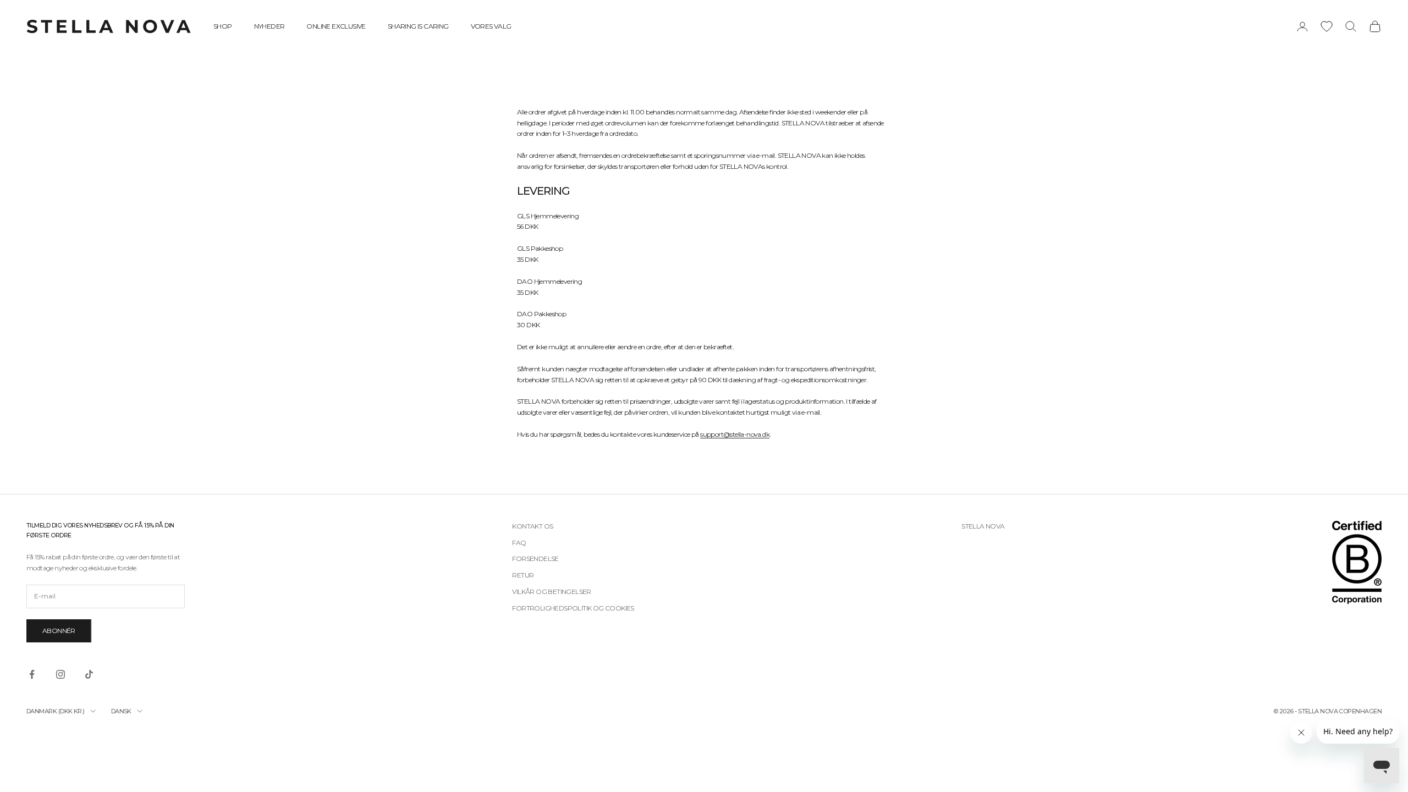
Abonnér (58, 630)
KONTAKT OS (532, 526)
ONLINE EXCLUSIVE (335, 26)
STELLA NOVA (982, 526)
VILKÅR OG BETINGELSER (551, 591)
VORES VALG (491, 26)
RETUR (523, 575)
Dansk (121, 711)
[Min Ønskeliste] (1326, 26)
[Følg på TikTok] (89, 674)
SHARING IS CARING (418, 26)
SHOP (222, 26)
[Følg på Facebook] (31, 674)
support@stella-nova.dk (734, 434)
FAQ (519, 542)
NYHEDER (269, 26)
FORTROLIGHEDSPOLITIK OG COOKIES (573, 608)
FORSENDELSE (535, 558)
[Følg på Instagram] (60, 674)
